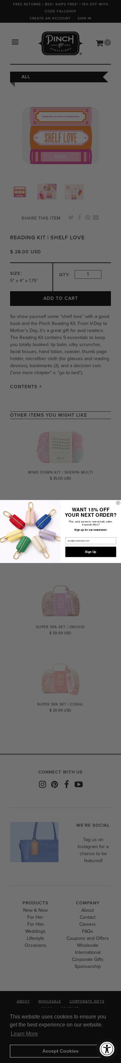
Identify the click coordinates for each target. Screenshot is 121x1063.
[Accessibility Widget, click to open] (107, 1049)
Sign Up (90, 552)
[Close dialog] (118, 503)
